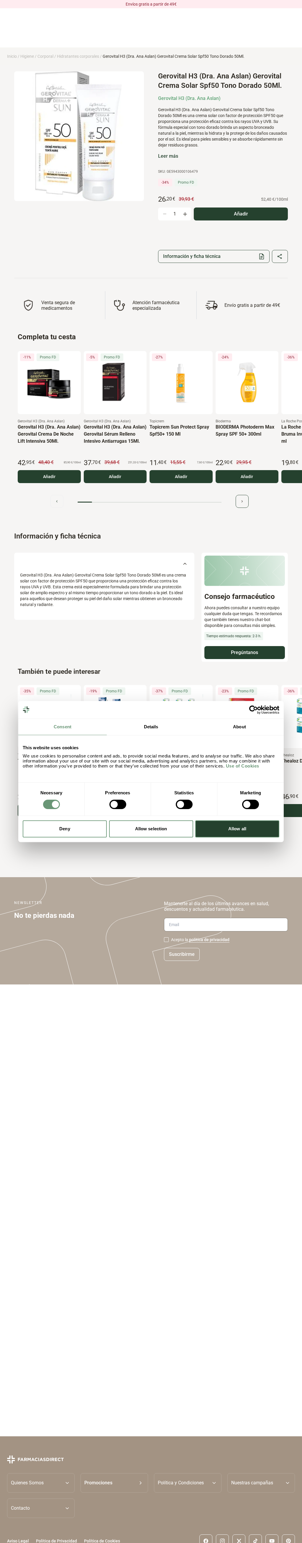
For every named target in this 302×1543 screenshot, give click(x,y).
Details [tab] (151, 726)
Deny (64, 828)
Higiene (27, 56)
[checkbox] (166, 939)
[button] (114, 1482)
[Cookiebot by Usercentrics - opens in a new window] (253, 709)
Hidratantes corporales (78, 56)
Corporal (45, 56)
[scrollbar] (149, 502)
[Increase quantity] (184, 214)
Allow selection (151, 828)
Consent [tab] (62, 726)
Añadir (49, 476)
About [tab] (239, 726)
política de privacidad (209, 939)
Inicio (12, 56)
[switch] (117, 804)
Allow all (237, 828)
